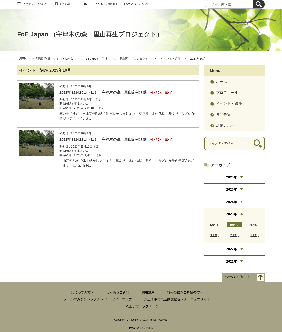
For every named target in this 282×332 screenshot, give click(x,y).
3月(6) (214, 235)
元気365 (148, 328)
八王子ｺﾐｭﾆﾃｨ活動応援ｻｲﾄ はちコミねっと (45, 58)
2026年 (231, 177)
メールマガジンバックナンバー (87, 299)
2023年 (231, 214)
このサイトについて (35, 4)
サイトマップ (122, 299)
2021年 (231, 261)
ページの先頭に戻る (239, 277)
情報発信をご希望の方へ (185, 292)
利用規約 (148, 292)
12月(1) (214, 224)
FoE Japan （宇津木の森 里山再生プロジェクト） (117, 58)
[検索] (259, 4)
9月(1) (254, 224)
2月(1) (234, 235)
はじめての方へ (82, 292)
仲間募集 (223, 114)
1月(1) (254, 235)
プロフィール (227, 92)
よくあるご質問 (117, 292)
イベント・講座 (170, 58)
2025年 (231, 189)
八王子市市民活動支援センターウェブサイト (177, 299)
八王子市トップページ (142, 306)
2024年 (231, 202)
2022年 (231, 249)
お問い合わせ (68, 4)
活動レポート (227, 125)
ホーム (221, 82)
